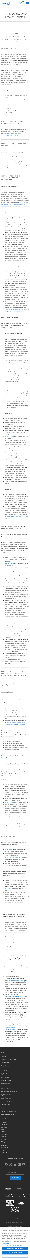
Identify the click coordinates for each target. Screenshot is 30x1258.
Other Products (4, 1151)
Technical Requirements (8, 1114)
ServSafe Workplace (4, 1146)
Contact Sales (5, 1063)
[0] (21, 3)
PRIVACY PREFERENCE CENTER (15, 1256)
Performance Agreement (18, 724)
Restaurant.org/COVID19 (12, 857)
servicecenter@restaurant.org (10, 135)
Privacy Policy (15, 1218)
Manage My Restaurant (8, 1111)
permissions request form (12, 309)
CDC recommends (9, 436)
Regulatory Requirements (9, 1091)
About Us (4, 1056)
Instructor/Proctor (7, 1101)
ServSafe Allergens (4, 1141)
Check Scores (5, 1077)
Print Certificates (6, 1080)
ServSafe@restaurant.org (21, 311)
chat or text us (14, 133)
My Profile (4, 1074)
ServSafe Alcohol (4, 1135)
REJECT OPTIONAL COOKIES (15, 1252)
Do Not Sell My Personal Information (17, 1223)
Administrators (5, 1104)
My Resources (5, 1095)
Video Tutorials (6, 1098)
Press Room (7, 1066)
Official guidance (9, 849)
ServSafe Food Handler (4, 1129)
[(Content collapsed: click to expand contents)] (27, 3)
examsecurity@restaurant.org (15, 996)
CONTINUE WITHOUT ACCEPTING (15, 1245)
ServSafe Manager (4, 1123)
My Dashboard (5, 1084)
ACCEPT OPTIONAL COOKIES (15, 1248)
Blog (2, 1108)
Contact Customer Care (8, 1059)
